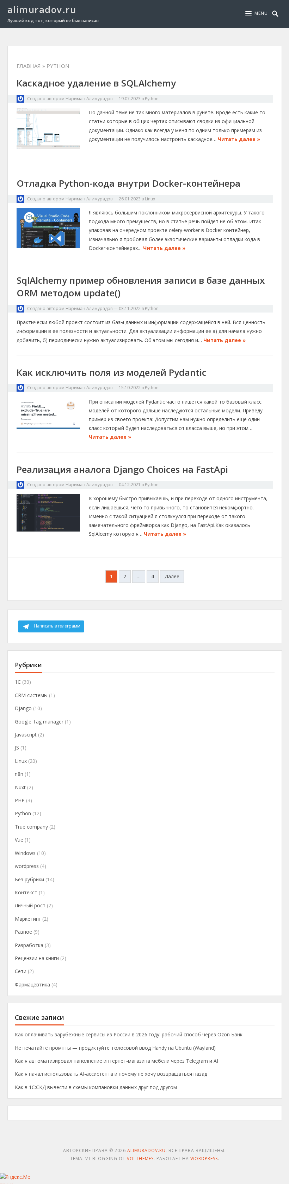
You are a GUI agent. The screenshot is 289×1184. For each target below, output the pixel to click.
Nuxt (20, 787)
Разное (23, 931)
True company (31, 826)
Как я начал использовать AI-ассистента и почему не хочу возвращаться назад (111, 1073)
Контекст (26, 892)
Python (152, 99)
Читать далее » (239, 139)
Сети (20, 971)
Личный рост (30, 905)
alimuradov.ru (41, 9)
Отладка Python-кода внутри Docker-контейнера (128, 183)
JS (17, 747)
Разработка (29, 945)
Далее (172, 576)
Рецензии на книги (37, 958)
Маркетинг (28, 918)
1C (18, 681)
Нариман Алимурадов (89, 99)
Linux (150, 199)
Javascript (26, 734)
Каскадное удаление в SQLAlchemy (96, 83)
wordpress (27, 866)
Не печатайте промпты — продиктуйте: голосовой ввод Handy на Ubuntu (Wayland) (115, 1047)
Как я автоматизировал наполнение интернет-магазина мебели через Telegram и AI (116, 1060)
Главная (29, 65)
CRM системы (31, 695)
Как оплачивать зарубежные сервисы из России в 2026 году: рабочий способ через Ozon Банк (128, 1034)
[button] (256, 13)
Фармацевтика (32, 984)
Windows (25, 853)
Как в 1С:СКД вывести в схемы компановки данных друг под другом (96, 1087)
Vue (19, 839)
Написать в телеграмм (57, 626)
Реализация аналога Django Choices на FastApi (122, 469)
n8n (19, 774)
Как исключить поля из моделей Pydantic (112, 372)
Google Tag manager (39, 721)
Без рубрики (29, 879)
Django (23, 708)
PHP (20, 800)
